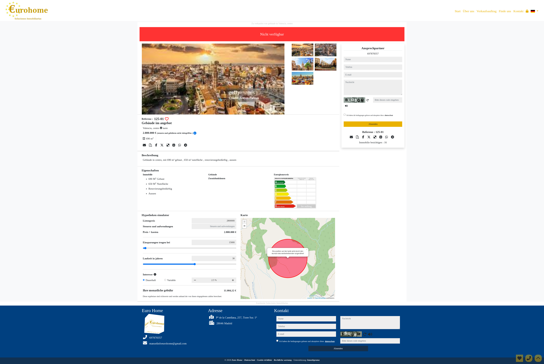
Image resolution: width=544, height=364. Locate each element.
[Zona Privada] (527, 11)
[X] (162, 145)
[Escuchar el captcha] (346, 106)
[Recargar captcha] (367, 100)
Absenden (373, 124)
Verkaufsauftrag (487, 11)
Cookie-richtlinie (265, 360)
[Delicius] (168, 145)
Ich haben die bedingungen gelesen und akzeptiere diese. (370, 115)
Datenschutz (250, 360)
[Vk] (174, 145)
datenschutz (389, 115)
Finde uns (505, 11)
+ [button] (244, 221)
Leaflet (309, 298)
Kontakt (518, 11)
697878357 (373, 53)
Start (458, 11)
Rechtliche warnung (283, 360)
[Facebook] (156, 145)
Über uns (468, 11)
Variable (171, 280)
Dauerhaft (151, 280)
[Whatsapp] (180, 145)
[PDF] (151, 145)
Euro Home (237, 360)
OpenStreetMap (320, 298)
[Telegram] (185, 145)
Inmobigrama (313, 360)
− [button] (244, 226)
